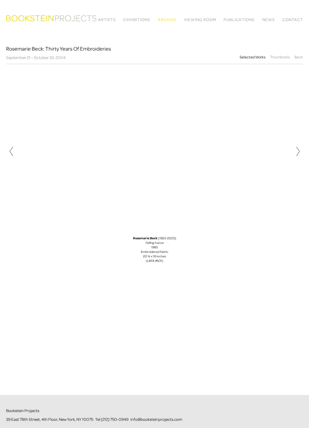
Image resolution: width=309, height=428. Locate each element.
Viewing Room (200, 19)
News (268, 19)
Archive (167, 19)
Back (299, 57)
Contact (292, 19)
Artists (107, 19)
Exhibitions (136, 19)
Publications (239, 19)
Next (298, 151)
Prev (11, 151)
